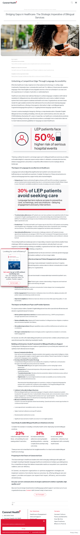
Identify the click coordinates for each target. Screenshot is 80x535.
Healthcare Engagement (38, 514)
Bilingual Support (34, 9)
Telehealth (33, 519)
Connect (28, 490)
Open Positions (59, 521)
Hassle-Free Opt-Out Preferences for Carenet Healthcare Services (15, 532)
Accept (23, 528)
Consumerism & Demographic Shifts (45, 9)
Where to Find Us (60, 524)
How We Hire (58, 519)
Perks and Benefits (60, 516)
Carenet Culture (59, 514)
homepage (54, 9)
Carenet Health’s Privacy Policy (38, 532)
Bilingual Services (27, 9)
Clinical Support (35, 516)
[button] (44, 521)
